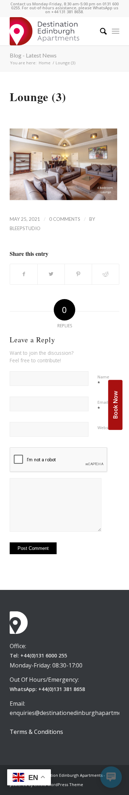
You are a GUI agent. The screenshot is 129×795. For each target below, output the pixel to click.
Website (105, 427)
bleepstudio (25, 228)
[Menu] (115, 31)
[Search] (100, 31)
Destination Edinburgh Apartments (69, 775)
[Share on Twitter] (51, 274)
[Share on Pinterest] (78, 274)
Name (103, 380)
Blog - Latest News (33, 55)
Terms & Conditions (36, 732)
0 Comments (64, 219)
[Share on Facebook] (23, 274)
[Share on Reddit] (105, 274)
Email (102, 405)
